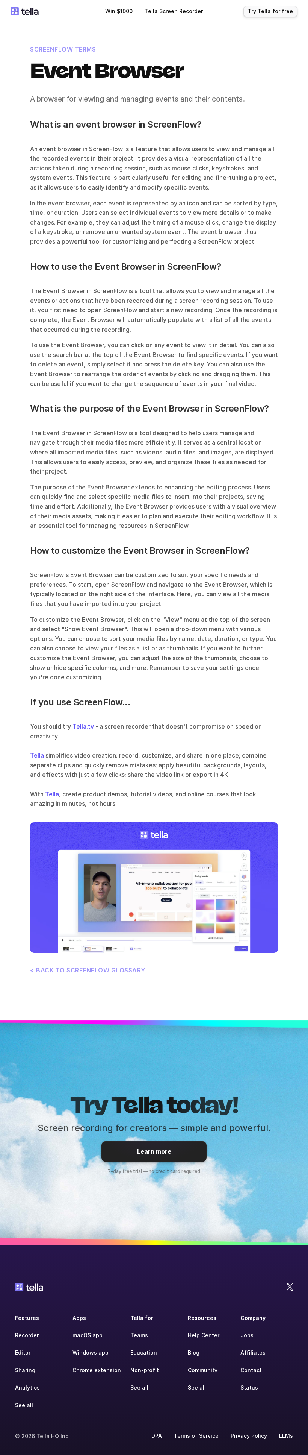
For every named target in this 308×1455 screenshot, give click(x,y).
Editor (22, 1352)
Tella (37, 755)
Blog (193, 1352)
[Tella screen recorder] (154, 887)
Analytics (27, 1387)
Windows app (90, 1352)
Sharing (25, 1370)
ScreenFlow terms (63, 49)
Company (253, 1318)
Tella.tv (83, 726)
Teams (139, 1335)
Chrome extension (96, 1370)
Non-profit (144, 1370)
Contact (251, 1370)
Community (202, 1370)
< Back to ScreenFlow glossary (88, 970)
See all (24, 1405)
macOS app (87, 1335)
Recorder (27, 1335)
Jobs (247, 1335)
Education (143, 1352)
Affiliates (253, 1352)
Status (249, 1387)
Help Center (203, 1335)
